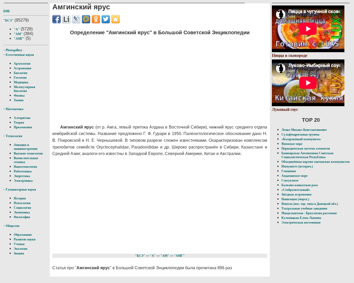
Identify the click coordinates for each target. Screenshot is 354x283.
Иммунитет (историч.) (297, 166)
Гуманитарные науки (21, 189)
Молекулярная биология (24, 89)
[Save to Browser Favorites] (115, 19)
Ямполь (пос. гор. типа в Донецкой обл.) (309, 204)
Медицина (21, 82)
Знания (19, 253)
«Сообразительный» (295, 190)
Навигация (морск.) (295, 199)
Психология (22, 203)
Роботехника (23, 171)
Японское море (291, 144)
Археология (22, 63)
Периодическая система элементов (305, 148)
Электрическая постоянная (301, 222)
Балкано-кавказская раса (299, 185)
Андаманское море (294, 176)
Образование (23, 235)
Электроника (23, 181)
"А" (17, 29)
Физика (19, 95)
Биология (20, 73)
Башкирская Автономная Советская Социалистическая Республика (307, 155)
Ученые (19, 244)
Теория (19, 122)
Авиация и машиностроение (26, 147)
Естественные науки (20, 55)
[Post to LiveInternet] (66, 19)
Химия (19, 100)
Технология (14, 136)
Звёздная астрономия (296, 194)
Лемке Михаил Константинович (304, 130)
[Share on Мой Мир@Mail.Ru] (86, 19)
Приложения (23, 127)
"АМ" (18, 34)
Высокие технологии (28, 153)
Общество (12, 226)
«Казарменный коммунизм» (301, 139)
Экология (20, 249)
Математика (14, 109)
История (20, 198)
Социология (22, 208)
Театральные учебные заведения (304, 208)
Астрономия (22, 68)
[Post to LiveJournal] (76, 19)
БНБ (6, 11)
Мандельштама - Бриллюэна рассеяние (309, 213)
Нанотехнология (25, 167)
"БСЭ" (8, 20)
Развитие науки (25, 239)
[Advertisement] (151, 76)
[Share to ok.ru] (96, 19)
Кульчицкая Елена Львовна (301, 218)
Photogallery (14, 50)
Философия (22, 217)
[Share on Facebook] (56, 19)
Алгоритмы (22, 118)
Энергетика (22, 176)
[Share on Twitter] (106, 19)
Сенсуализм (289, 180)
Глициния (288, 171)
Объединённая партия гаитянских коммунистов (315, 162)
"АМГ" (19, 39)
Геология (20, 77)
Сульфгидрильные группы (300, 134)
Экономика (22, 212)
